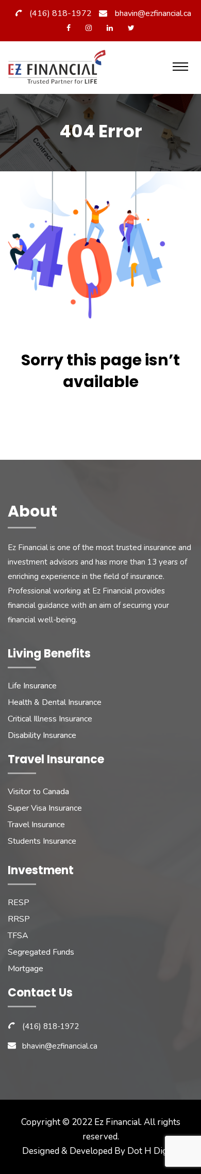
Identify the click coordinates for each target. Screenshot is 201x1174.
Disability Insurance (42, 735)
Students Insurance (42, 841)
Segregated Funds (41, 952)
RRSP (19, 919)
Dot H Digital (153, 1151)
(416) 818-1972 (60, 13)
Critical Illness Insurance (50, 719)
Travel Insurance (36, 824)
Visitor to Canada (38, 791)
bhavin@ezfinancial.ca (153, 13)
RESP (18, 902)
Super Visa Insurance (45, 808)
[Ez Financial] (59, 70)
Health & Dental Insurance (55, 702)
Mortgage (25, 968)
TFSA (18, 935)
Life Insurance (32, 685)
